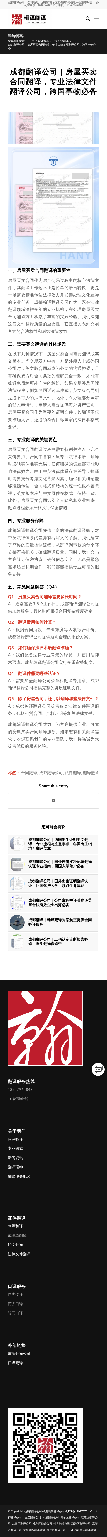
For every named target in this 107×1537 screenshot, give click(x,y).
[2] (53, 128)
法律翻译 (73, 773)
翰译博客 (16, 36)
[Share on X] (53, 800)
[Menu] (96, 19)
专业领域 (15, 1148)
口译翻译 (15, 1363)
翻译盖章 (91, 773)
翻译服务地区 (19, 1177)
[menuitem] (85, 19)
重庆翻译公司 (19, 1354)
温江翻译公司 (33, 1517)
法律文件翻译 (19, 1254)
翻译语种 (15, 1167)
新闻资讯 (15, 1158)
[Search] (85, 19)
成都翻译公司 (16, 2)
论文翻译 (15, 1245)
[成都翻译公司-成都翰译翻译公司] (44, 19)
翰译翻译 (15, 1139)
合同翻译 (29, 773)
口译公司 (73, 1530)
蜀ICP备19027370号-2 (78, 1511)
